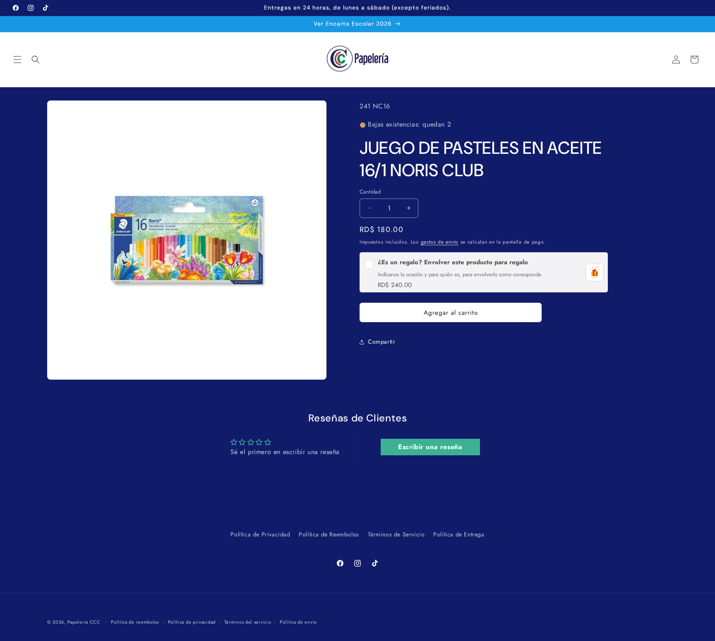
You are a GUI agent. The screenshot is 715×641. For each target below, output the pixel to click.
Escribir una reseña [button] (430, 447)
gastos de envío (440, 242)
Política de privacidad (192, 621)
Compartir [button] (381, 341)
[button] (17, 59)
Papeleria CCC (84, 622)
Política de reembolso (135, 621)
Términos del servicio (247, 621)
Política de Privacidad (260, 534)
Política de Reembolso (329, 534)
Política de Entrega (458, 534)
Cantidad (370, 192)
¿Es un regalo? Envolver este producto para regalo (453, 262)
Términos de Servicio (396, 534)
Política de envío (298, 621)
